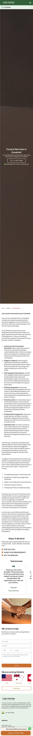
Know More (16, 688)
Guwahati (8, 308)
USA (6, 683)
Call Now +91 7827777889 (15, 733)
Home (3, 308)
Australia (19, 683)
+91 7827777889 (9, 712)
